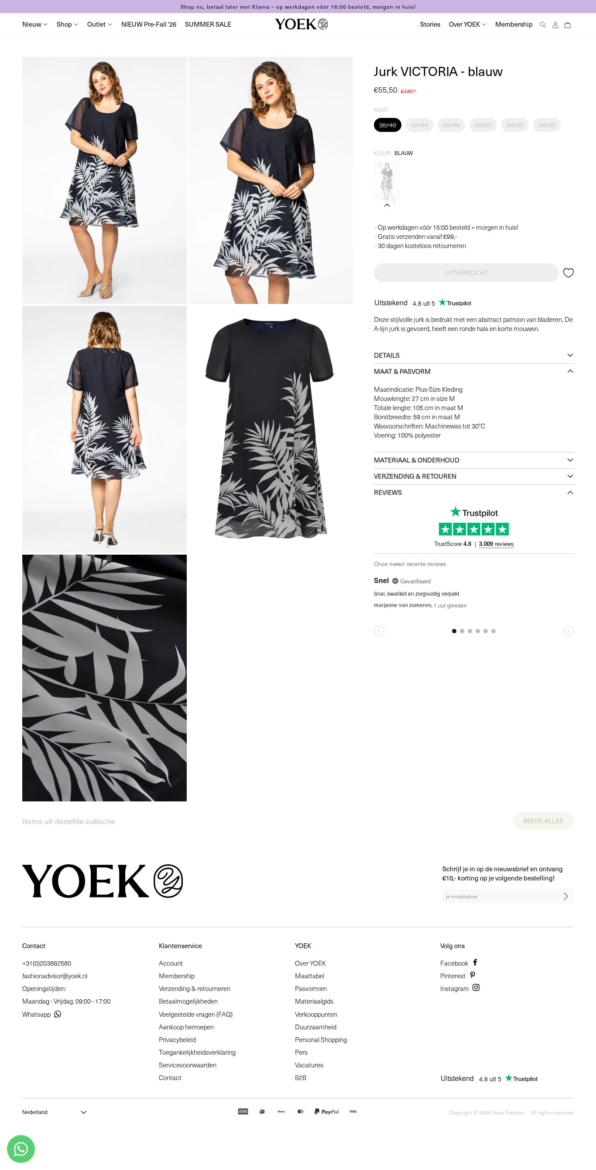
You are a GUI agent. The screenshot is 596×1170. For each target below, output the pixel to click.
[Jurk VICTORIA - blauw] (387, 181)
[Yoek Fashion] (301, 24)
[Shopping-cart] (567, 23)
